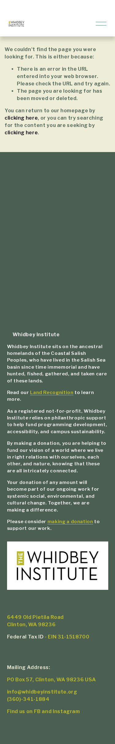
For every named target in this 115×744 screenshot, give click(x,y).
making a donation (70, 521)
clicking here (21, 118)
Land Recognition (51, 392)
